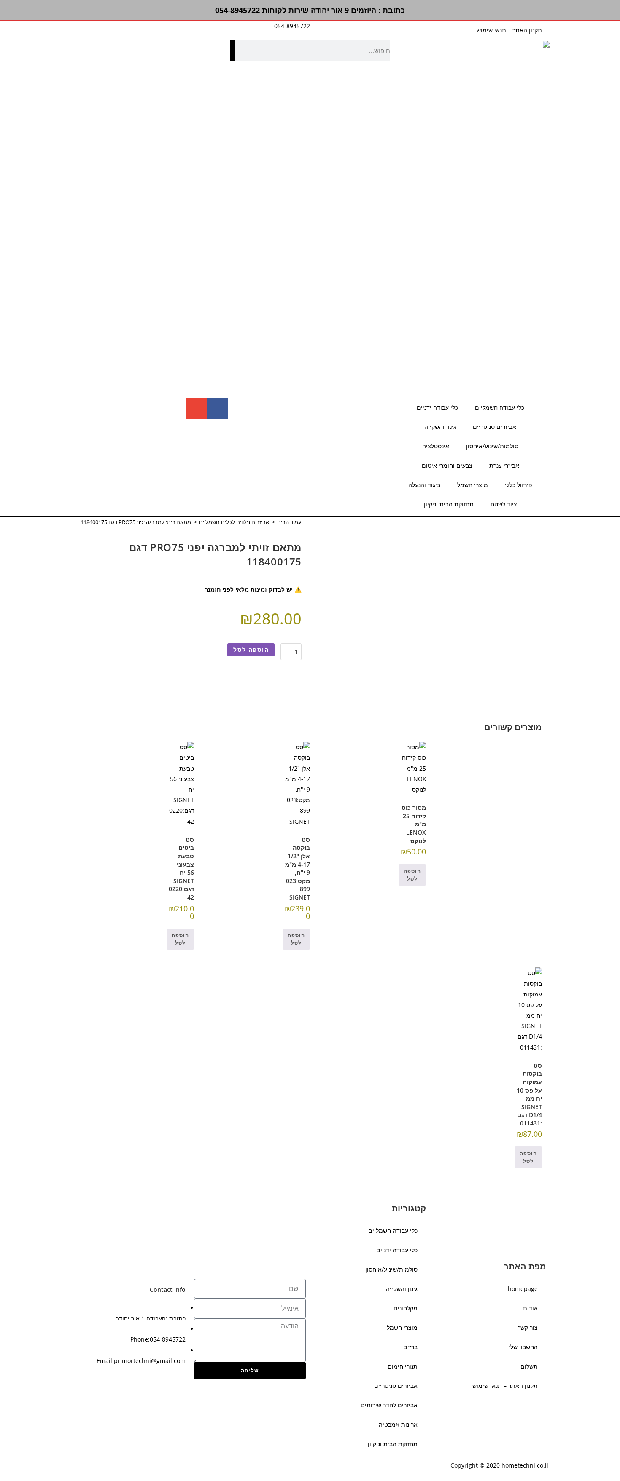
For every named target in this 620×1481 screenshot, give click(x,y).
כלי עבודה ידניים (437, 407)
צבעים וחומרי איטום (447, 465)
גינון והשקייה (440, 427)
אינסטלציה (435, 446)
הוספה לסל (251, 649)
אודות (530, 1308)
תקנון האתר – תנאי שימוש (509, 30)
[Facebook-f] (217, 408)
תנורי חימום (403, 1366)
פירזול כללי (518, 485)
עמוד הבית (289, 522)
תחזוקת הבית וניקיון (449, 504)
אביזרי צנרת (504, 465)
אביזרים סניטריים (494, 427)
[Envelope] (196, 408)
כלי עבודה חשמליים (499, 407)
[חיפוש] (232, 50)
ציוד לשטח (504, 504)
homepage (523, 1289)
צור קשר (528, 1327)
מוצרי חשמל (472, 485)
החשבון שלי (523, 1347)
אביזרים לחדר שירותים (389, 1405)
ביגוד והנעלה (424, 485)
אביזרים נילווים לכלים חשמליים (234, 522)
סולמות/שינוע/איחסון (492, 446)
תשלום (529, 1366)
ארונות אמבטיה (398, 1424)
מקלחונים (406, 1308)
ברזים (410, 1347)
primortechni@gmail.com (150, 1361)
